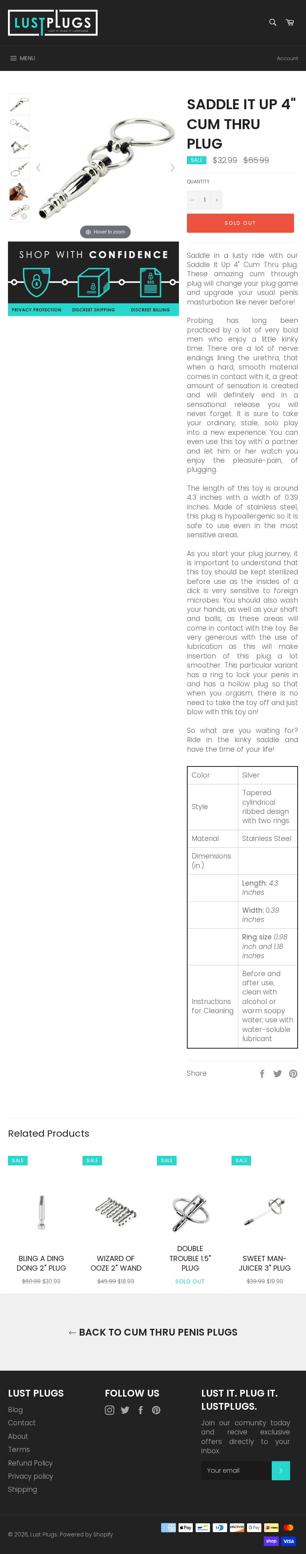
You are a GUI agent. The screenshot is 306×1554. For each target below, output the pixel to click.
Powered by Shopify (86, 1534)
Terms (19, 1449)
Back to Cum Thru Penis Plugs (156, 1332)
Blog (15, 1410)
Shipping (22, 1489)
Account (287, 58)
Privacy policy (30, 1476)
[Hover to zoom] (105, 167)
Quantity (198, 182)
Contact (22, 1423)
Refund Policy (30, 1463)
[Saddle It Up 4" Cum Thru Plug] (19, 104)
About (18, 1436)
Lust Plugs (43, 1534)
